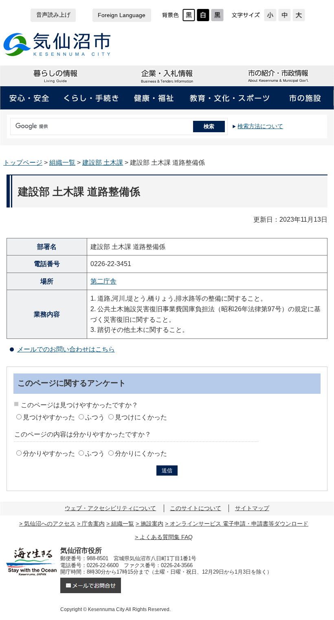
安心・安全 (28, 98)
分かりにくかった (141, 453)
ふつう (95, 417)
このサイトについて (195, 508)
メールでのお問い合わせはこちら (66, 349)
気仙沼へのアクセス (49, 523)
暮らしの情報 (55, 76)
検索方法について (260, 126)
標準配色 (189, 15)
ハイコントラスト (203, 15)
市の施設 (305, 98)
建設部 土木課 (102, 162)
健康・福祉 (153, 98)
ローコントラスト (217, 15)
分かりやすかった (49, 453)
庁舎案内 (93, 523)
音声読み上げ (53, 15)
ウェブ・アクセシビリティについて (110, 508)
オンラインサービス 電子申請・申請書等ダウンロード (239, 523)
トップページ (22, 162)
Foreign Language (121, 15)
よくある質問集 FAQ (166, 537)
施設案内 (152, 523)
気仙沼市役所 (57, 44)
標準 (284, 15)
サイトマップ (252, 508)
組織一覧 (62, 162)
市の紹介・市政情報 (278, 76)
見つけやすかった (49, 417)
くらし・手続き (91, 98)
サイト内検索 (8, 124)
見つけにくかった (141, 417)
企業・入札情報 (167, 76)
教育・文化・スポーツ (229, 98)
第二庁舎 (103, 281)
